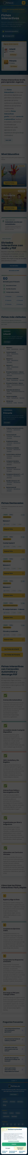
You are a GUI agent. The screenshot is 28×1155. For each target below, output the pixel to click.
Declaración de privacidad (13, 1152)
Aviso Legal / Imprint (22, 1152)
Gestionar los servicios (13, 1141)
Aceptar (14, 1144)
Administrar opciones (20, 1148)
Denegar (8, 1148)
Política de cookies (4, 1152)
